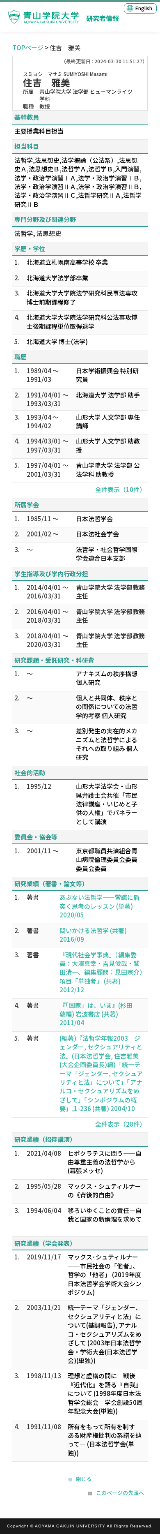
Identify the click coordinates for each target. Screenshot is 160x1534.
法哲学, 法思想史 (37, 233)
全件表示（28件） (120, 1124)
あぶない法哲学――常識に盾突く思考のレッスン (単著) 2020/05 (99, 906)
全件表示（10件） (120, 489)
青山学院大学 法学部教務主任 (110, 591)
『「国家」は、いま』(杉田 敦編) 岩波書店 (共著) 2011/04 (99, 1014)
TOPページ (27, 47)
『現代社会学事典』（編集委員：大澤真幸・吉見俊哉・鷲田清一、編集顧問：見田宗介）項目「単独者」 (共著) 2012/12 (101, 972)
